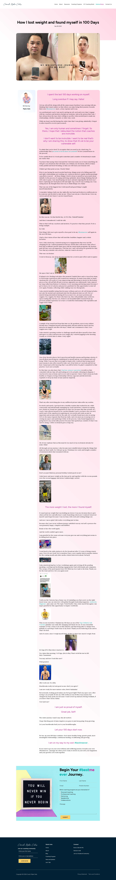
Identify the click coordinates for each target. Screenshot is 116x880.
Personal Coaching (67, 792)
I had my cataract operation (71, 370)
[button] (65, 817)
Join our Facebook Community (81, 853)
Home (56, 4)
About (61, 4)
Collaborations (65, 800)
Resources (67, 4)
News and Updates (50, 859)
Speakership (65, 798)
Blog (47, 853)
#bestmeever (50, 109)
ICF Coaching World (88, 4)
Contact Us (108, 4)
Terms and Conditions (94, 874)
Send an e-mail (77, 850)
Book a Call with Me (78, 847)
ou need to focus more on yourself (65, 151)
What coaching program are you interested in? (74, 790)
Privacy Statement (82, 874)
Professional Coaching (68, 794)
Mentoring (64, 796)
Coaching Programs (76, 4)
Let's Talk (48, 862)
